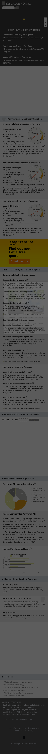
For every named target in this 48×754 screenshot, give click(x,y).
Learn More (26, 328)
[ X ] (44, 284)
